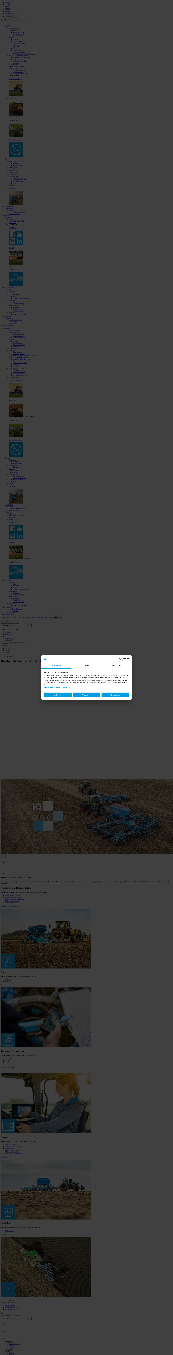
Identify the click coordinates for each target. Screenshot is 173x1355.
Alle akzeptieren (115, 695)
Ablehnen (57, 695)
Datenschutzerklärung (52, 687)
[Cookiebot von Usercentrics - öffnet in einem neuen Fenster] (120, 659)
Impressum (66, 687)
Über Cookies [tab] (116, 665)
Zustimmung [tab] (56, 665)
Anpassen (85, 695)
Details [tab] (86, 665)
